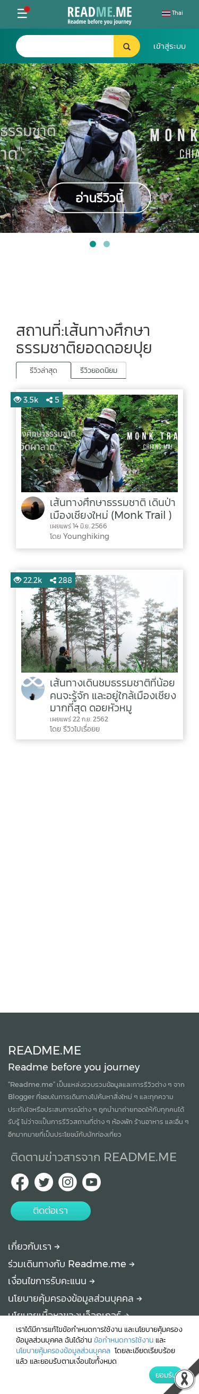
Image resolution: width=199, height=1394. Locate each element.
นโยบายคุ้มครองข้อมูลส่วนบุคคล (72, 1298)
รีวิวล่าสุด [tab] (43, 370)
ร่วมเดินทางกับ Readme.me (68, 1264)
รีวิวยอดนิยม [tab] (98, 370)
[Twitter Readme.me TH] (43, 1185)
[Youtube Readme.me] (91, 1185)
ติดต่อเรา (50, 1210)
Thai (176, 13)
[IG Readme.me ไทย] (67, 1185)
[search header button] (127, 46)
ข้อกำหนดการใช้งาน (123, 1340)
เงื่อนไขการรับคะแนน (48, 1281)
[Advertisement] (99, 873)
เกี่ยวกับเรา (31, 1246)
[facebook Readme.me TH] (20, 1185)
